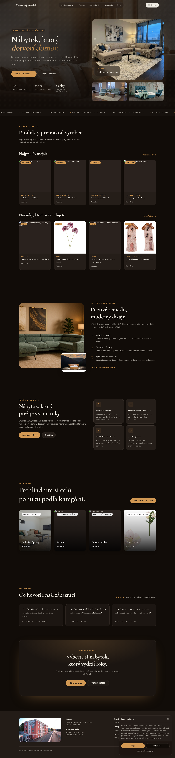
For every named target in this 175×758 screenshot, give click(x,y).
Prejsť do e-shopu (22, 74)
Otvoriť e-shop (76, 683)
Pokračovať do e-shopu (143, 501)
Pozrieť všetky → (149, 155)
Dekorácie (109, 5)
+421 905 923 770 (98, 683)
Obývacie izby (94, 5)
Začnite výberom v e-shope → (103, 367)
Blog (119, 5)
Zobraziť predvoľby (145, 751)
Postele (82, 5)
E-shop (154, 5)
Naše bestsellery (49, 74)
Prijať (133, 746)
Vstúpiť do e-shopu (30, 435)
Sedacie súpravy (68, 5)
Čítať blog (49, 435)
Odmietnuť (157, 746)
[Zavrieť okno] (168, 719)
